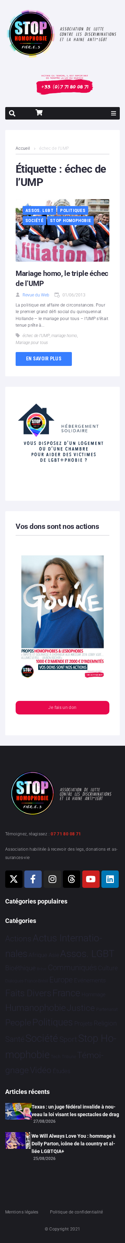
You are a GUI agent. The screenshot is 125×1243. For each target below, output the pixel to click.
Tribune (69, 1056)
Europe (61, 979)
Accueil (23, 148)
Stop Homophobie (70, 220)
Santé (14, 1039)
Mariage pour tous (32, 342)
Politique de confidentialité (76, 1212)
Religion (105, 1023)
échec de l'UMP (36, 335)
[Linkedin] (110, 879)
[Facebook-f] (33, 879)
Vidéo (40, 1070)
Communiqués (72, 967)
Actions (18, 938)
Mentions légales (22, 1212)
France (66, 993)
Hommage (94, 994)
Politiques (72, 210)
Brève (42, 969)
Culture (108, 968)
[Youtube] (91, 879)
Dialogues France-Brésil (26, 981)
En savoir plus (43, 358)
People (18, 1022)
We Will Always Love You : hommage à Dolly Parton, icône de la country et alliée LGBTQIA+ (74, 1143)
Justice (81, 1008)
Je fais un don (62, 707)
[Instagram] (52, 879)
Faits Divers (28, 993)
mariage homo (64, 335)
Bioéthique (20, 968)
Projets (83, 1023)
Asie (54, 955)
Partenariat (107, 1009)
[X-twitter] (14, 879)
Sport (68, 1039)
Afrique (37, 954)
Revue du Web (36, 295)
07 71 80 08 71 (66, 834)
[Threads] (71, 879)
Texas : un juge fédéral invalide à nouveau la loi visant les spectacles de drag (75, 1110)
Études (61, 1071)
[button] (113, 113)
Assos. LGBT (39, 210)
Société (34, 220)
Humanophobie (35, 1008)
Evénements (90, 980)
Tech (55, 1056)
